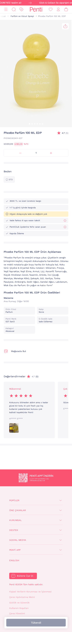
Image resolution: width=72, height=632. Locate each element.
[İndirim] (21, 9)
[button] (29, 124)
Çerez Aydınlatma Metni (22, 597)
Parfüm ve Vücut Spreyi (22, 16)
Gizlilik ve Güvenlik (19, 602)
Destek (13, 530)
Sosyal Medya (17, 540)
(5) (65, 133)
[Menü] (6, 9)
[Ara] (13, 9)
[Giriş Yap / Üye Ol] (58, 9)
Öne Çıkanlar (17, 510)
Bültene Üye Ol (25, 576)
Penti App (14, 550)
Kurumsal (15, 520)
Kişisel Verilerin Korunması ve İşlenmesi (30, 591)
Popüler (14, 500)
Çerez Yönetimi (17, 613)
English (14, 560)
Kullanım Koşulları (19, 608)
